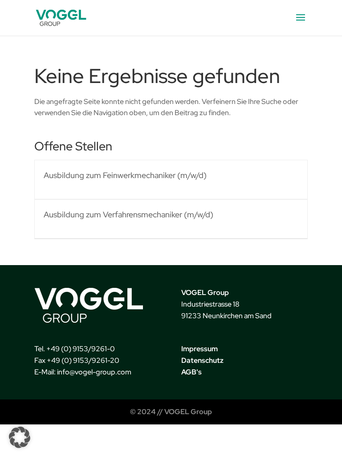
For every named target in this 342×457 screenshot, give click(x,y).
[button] (19, 437)
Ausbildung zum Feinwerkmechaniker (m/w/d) (125, 175)
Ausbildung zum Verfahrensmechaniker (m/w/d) (128, 214)
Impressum (199, 348)
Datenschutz (202, 360)
